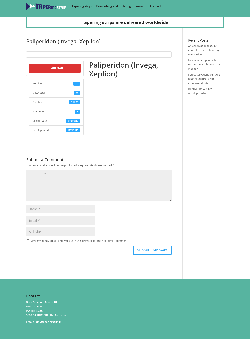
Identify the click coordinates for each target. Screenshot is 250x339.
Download (54, 68)
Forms (139, 6)
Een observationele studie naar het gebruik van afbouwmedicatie (204, 79)
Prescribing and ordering (113, 6)
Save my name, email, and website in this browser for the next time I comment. (79, 240)
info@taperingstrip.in (48, 322)
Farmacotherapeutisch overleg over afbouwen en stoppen (204, 64)
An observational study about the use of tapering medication (203, 50)
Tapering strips (82, 6)
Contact (155, 6)
